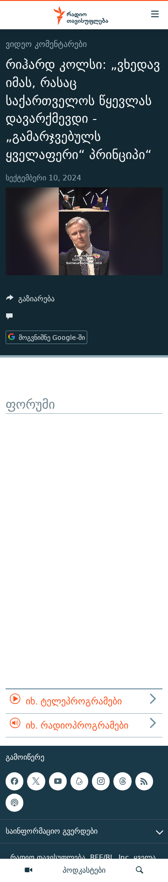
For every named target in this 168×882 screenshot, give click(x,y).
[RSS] (144, 781)
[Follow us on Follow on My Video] (79, 781)
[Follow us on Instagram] (101, 781)
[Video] (28, 870)
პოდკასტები (84, 869)
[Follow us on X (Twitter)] (36, 781)
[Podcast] (14, 803)
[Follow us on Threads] (122, 781)
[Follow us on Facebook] (14, 781)
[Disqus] (84, 530)
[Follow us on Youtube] (58, 781)
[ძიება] (140, 870)
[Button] (30, 301)
